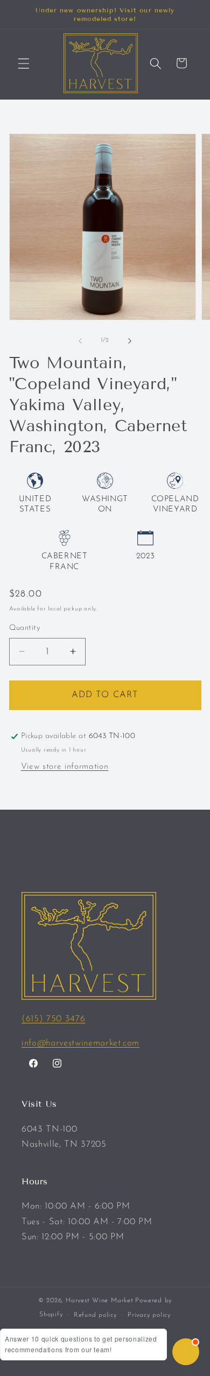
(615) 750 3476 (53, 1019)
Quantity (24, 628)
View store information (65, 766)
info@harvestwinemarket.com (80, 1043)
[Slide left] (80, 341)
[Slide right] (130, 341)
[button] (24, 63)
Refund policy (95, 1315)
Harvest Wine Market (100, 1300)
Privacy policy (149, 1315)
